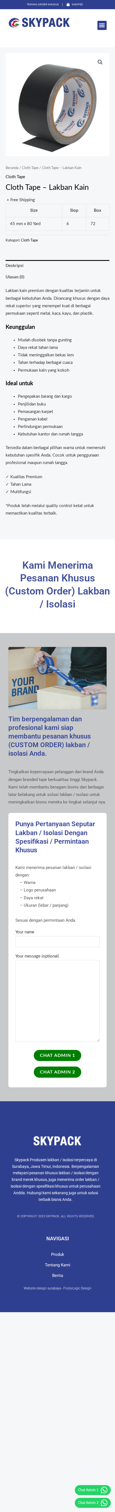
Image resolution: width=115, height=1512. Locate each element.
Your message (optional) (37, 956)
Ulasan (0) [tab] (15, 277)
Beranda (12, 168)
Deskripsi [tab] (14, 266)
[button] (102, 25)
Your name (24, 932)
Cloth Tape (30, 168)
